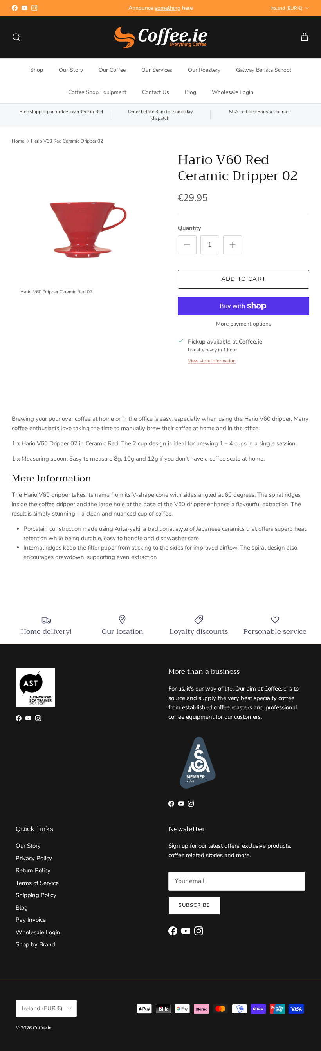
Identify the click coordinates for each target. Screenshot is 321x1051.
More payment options (243, 324)
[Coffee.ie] (160, 37)
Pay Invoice (31, 920)
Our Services (156, 70)
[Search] (16, 37)
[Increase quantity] (232, 244)
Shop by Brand (35, 944)
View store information (212, 361)
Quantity (189, 228)
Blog (190, 92)
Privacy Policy (34, 858)
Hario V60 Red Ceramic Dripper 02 (67, 141)
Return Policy (33, 870)
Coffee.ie (42, 1028)
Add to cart (243, 279)
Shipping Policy (36, 895)
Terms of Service (37, 883)
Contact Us (155, 92)
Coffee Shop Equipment (97, 92)
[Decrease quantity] (187, 244)
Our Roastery (204, 70)
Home (18, 141)
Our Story (71, 70)
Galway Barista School (263, 70)
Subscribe (194, 905)
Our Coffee (112, 70)
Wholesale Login (232, 92)
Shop (36, 70)
